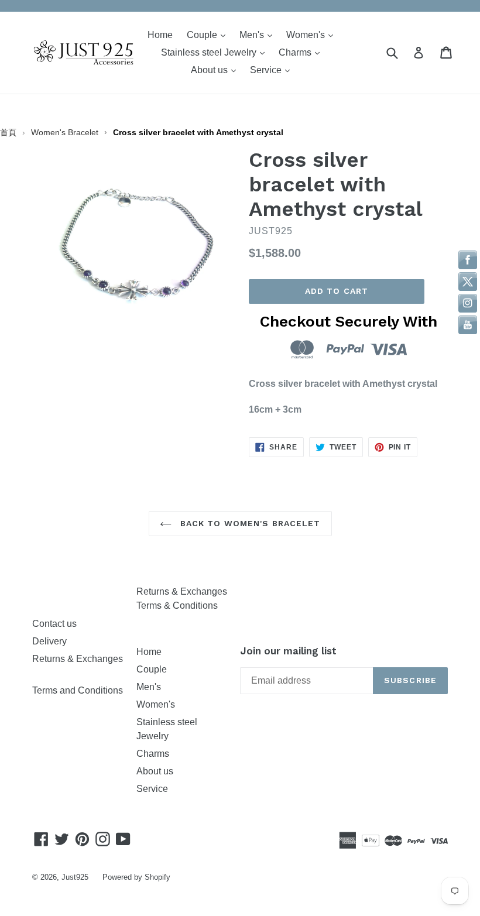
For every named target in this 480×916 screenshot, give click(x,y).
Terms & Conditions (177, 605)
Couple (209, 34)
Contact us (54, 624)
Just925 (74, 877)
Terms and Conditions (77, 690)
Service (273, 69)
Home (160, 35)
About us (216, 69)
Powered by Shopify (136, 877)
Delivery (49, 641)
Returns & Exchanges (181, 591)
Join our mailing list (288, 651)
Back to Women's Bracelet (249, 523)
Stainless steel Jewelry (215, 52)
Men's (258, 34)
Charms (302, 52)
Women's (312, 34)
